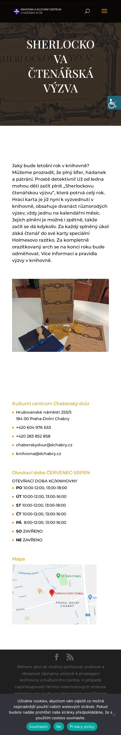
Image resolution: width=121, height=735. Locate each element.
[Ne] (114, 714)
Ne (59, 726)
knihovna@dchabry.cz (38, 453)
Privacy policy (82, 726)
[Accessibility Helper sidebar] (114, 102)
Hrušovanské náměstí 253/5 (43, 412)
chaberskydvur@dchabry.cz (44, 444)
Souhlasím (38, 726)
